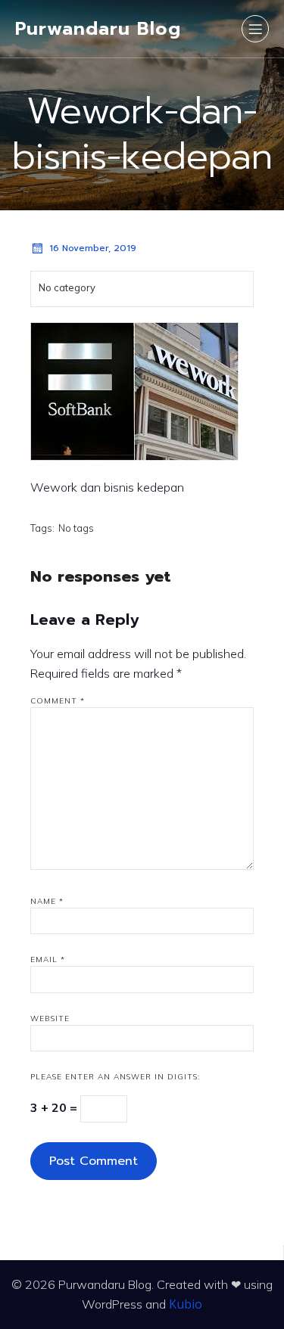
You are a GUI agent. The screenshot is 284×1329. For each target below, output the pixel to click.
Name (47, 901)
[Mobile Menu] (255, 28)
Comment (57, 701)
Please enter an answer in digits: (115, 1077)
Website (50, 1018)
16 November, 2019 (92, 248)
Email (47, 959)
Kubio (185, 1304)
